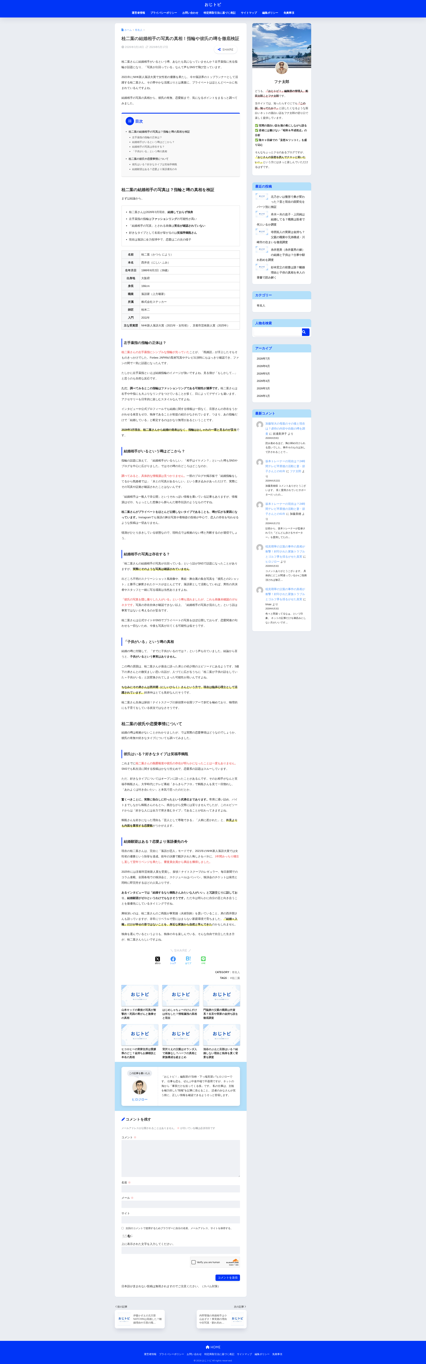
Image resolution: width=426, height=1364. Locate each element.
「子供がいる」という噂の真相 (149, 151)
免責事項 (289, 12)
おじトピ (213, 4)
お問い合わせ (190, 12)
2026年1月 (263, 396)
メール (127, 1197)
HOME (215, 1347)
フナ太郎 (295, 471)
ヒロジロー (272, 561)
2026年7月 (263, 358)
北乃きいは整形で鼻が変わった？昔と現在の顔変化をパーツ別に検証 (281, 202)
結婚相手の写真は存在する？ (148, 146)
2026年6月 (263, 366)
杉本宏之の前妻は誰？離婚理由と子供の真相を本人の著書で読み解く (281, 272)
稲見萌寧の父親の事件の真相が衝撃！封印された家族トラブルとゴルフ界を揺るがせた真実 (285, 551)
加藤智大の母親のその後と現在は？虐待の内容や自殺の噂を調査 (285, 428)
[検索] (306, 332)
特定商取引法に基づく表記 (220, 12)
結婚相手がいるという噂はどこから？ (153, 142)
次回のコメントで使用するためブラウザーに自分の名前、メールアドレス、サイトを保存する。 (179, 1228)
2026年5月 (263, 373)
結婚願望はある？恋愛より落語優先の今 (154, 169)
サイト (125, 1213)
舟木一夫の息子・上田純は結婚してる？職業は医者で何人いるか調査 (281, 219)
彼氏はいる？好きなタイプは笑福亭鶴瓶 (154, 164)
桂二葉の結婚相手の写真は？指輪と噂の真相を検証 (159, 131)
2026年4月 (263, 381)
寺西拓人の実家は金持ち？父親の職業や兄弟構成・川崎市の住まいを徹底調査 (281, 237)
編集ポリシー (270, 12)
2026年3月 (263, 388)
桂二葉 (236, 978)
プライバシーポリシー (163, 12)
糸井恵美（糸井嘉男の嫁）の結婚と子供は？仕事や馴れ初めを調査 (281, 254)
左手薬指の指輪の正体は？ (147, 137)
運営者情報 (138, 12)
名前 (126, 1182)
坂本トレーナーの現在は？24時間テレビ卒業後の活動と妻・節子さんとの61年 (285, 466)
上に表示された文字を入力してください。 (148, 1244)
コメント (128, 1137)
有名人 (236, 972)
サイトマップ (249, 12)
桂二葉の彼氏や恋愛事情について (149, 158)
